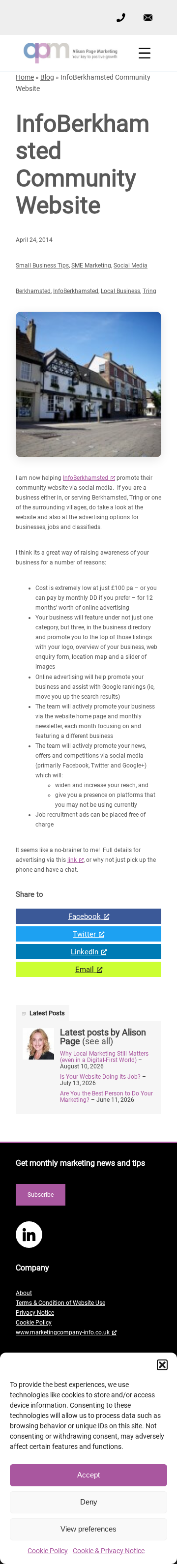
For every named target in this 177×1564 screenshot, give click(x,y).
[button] (162, 1365)
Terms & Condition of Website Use (60, 1302)
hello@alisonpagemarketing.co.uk (147, 10)
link (72, 859)
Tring (149, 291)
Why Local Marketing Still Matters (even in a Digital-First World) (104, 1056)
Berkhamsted (33, 291)
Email (55, 968)
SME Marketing (91, 265)
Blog (47, 77)
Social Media (131, 265)
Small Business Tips (42, 265)
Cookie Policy (48, 1551)
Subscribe (41, 1194)
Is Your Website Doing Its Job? (100, 1076)
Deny (88, 1502)
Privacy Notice (35, 1312)
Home (25, 77)
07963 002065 (120, 16)
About (24, 1293)
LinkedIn (57, 950)
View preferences (88, 1529)
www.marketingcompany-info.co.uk (63, 1332)
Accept (88, 1475)
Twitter (56, 932)
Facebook (58, 915)
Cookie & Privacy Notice (109, 1551)
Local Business (120, 291)
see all (97, 1041)
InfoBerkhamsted (75, 291)
